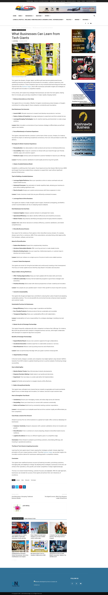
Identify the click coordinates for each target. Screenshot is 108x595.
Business (85, 19)
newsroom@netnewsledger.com (48, 585)
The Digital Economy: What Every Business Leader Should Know (56, 497)
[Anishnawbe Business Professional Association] (83, 121)
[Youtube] (91, 23)
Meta (23, 480)
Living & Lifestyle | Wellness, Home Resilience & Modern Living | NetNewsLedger (38, 19)
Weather (38, 16)
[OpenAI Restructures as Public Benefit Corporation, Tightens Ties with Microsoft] (58, 546)
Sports (47, 16)
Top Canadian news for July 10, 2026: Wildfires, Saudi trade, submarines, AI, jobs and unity (19, 536)
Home (14, 16)
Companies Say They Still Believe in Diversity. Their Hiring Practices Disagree (58, 536)
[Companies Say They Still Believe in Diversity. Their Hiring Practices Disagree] (58, 528)
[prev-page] (13, 560)
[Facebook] (85, 23)
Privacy (78, 1)
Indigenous (28, 16)
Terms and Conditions (71, 1)
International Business (26, 27)
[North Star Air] (67, 9)
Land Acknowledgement (91, 1)
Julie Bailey (15, 41)
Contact (83, 1)
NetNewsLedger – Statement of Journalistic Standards (37, 1)
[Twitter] (88, 23)
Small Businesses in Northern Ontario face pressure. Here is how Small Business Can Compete (20, 555)
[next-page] (15, 560)
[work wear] (83, 68)
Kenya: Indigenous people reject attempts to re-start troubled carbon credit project (38, 536)
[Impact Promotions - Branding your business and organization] (83, 146)
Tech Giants (33, 480)
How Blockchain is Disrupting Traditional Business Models (22, 497)
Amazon (18, 480)
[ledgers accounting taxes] (83, 95)
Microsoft (27, 480)
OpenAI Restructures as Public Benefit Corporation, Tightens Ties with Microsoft (58, 555)
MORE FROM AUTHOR (30, 518)
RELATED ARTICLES (18, 518)
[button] (94, 16)
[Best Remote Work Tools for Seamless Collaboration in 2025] (39, 546)
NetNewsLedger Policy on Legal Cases (57, 1)
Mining (77, 19)
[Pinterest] (20, 486)
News (20, 16)
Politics (68, 19)
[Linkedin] (24, 486)
